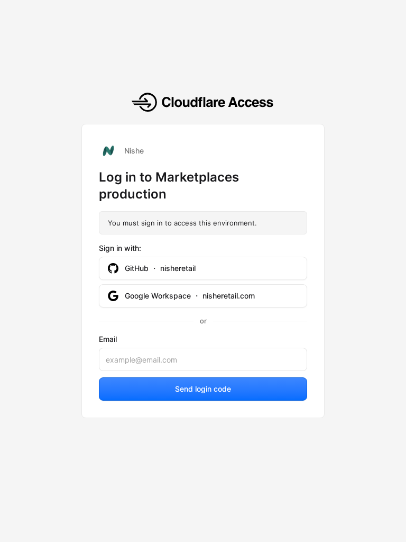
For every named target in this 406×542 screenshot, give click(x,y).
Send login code (203, 388)
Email (108, 339)
